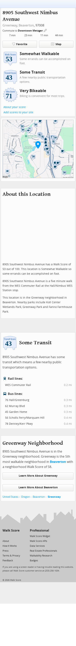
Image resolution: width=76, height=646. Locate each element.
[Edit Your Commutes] (45, 30)
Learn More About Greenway (38, 475)
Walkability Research (41, 555)
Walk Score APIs (38, 541)
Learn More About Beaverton (38, 487)
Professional (39, 530)
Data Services (37, 546)
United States (10, 496)
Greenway (54, 496)
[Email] (17, 536)
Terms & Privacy (11, 555)
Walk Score (11, 530)
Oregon (25, 496)
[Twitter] (5, 536)
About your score (15, 107)
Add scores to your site (18, 112)
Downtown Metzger (30, 30)
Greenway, (10, 25)
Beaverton (26, 25)
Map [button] (58, 44)
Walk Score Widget (40, 536)
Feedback (8, 560)
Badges (34, 560)
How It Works (10, 546)
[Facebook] (11, 536)
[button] (38, 145)
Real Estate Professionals (43, 550)
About (6, 541)
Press (6, 550)
